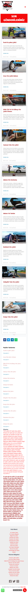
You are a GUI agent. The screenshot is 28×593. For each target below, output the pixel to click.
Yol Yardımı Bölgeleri (14, 534)
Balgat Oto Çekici (14, 535)
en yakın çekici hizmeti (18, 461)
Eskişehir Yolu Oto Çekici (11, 282)
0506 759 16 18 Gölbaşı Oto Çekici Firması (14, 561)
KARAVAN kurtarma (7, 463)
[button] (4, 339)
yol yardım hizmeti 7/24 (13, 472)
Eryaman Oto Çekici (14, 539)
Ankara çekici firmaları (13, 450)
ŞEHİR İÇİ (7, 473)
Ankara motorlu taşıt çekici (14, 491)
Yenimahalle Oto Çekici (14, 550)
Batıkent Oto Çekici (9, 247)
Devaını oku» (6, 53)
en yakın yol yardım (19, 460)
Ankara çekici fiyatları (10, 451)
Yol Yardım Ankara (11, 518)
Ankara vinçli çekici (8, 498)
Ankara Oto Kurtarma (10, 180)
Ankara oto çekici (13, 446)
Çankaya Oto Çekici (14, 537)
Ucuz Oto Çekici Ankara (10, 76)
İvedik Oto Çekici (14, 544)
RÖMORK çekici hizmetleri (12, 468)
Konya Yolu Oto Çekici (10, 317)
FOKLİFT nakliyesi (13, 506)
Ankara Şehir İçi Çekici (17, 496)
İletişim (14, 552)
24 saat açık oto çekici (14, 433)
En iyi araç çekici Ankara (13, 503)
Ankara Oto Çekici (8, 424)
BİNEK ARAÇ (18, 458)
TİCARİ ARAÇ (21, 468)
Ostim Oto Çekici (14, 545)
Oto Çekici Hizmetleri (14, 547)
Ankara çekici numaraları (15, 488)
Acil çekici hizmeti (17, 436)
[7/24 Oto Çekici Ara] (25, 590)
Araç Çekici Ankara (10, 458)
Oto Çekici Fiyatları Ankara (16, 466)
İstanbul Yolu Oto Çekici (9, 411)
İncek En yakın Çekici (9, 42)
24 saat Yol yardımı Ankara (13, 479)
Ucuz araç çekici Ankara (10, 470)
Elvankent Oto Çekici (8, 417)
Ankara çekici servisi (16, 455)
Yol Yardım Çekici (14, 532)
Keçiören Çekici (15, 463)
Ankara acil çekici (8, 438)
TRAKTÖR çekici (10, 516)
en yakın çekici (7, 461)
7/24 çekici (6, 431)
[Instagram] (17, 581)
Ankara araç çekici (12, 439)
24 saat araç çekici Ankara (14, 478)
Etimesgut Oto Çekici (14, 540)
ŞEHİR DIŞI (11, 515)
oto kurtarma (7, 465)
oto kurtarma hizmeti (17, 465)
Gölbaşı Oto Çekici (14, 542)
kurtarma (21, 463)
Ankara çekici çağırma (10, 456)
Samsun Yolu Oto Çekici (10, 145)
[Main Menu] (25, 6)
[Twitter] (14, 581)
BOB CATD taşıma (10, 501)
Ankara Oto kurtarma (12, 443)
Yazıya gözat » (6, 353)
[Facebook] (10, 581)
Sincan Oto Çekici (14, 548)
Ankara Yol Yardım (9, 213)
